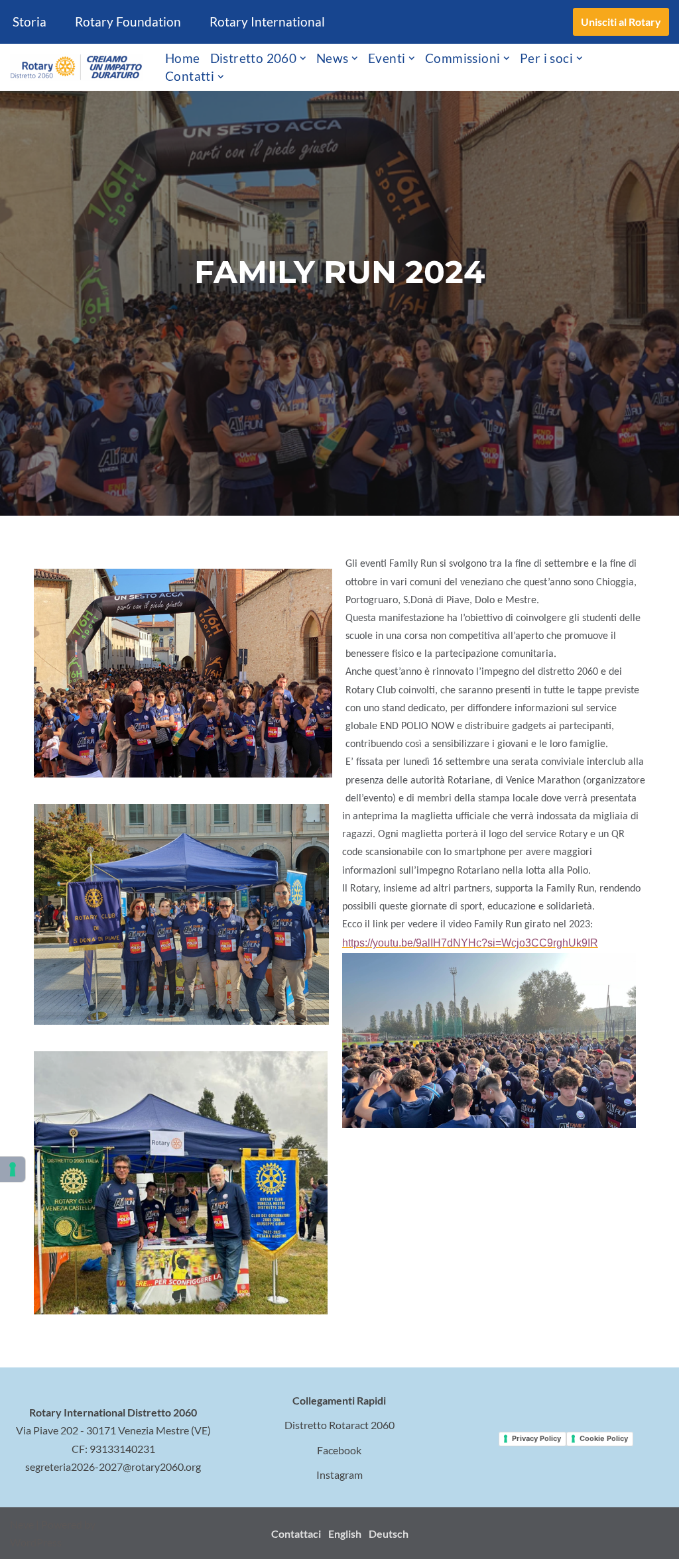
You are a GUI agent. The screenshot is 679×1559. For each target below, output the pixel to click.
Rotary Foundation (128, 21)
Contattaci (296, 1533)
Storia (29, 21)
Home (182, 58)
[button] (303, 58)
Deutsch (388, 1533)
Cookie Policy (604, 1438)
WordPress (36, 1542)
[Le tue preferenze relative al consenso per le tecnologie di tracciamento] (12, 1169)
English (344, 1533)
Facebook (339, 1450)
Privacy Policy (536, 1438)
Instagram (339, 1474)
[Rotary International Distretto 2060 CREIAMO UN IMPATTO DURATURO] (76, 67)
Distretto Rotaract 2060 (339, 1424)
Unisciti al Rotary (621, 21)
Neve (22, 1524)
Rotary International (267, 21)
